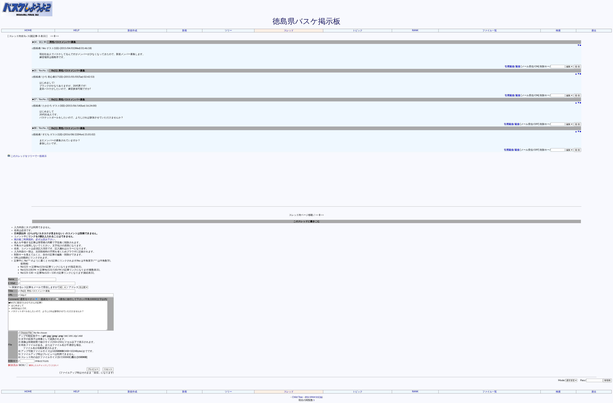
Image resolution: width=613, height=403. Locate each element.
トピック (357, 30)
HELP (76, 30)
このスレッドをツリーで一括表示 (28, 156)
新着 (184, 30)
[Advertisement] (306, 182)
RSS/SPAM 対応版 (313, 397)
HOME (28, 30)
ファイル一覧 (489, 30)
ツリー (228, 30)
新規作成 (132, 30)
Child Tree (297, 397)
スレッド (289, 30)
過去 (593, 30)
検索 (558, 30)
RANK (415, 30)
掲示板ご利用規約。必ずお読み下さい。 (35, 239)
